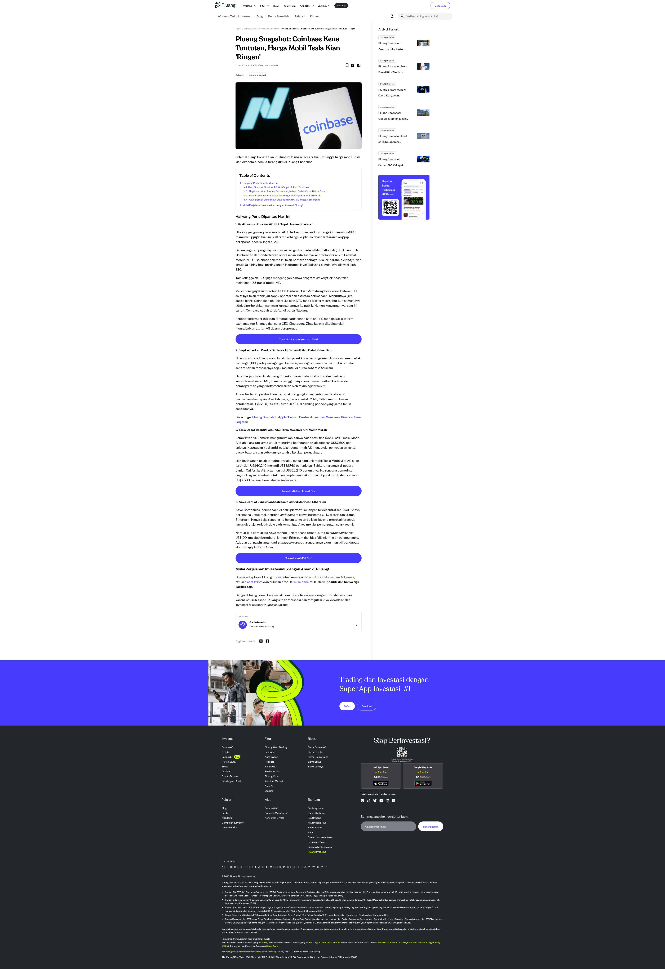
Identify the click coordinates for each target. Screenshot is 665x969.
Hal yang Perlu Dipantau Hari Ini (260, 183)
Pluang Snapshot (270, 28)
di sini (277, 577)
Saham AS (311, 577)
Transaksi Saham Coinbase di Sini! (298, 339)
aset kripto (255, 581)
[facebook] (359, 65)
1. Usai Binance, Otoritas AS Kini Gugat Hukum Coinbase (277, 187)
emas (350, 577)
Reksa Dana (272, 946)
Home (239, 28)
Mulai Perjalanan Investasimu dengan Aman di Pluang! (273, 205)
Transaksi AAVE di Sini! (299, 558)
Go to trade (440, 5)
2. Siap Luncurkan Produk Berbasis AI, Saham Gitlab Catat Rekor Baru (285, 191)
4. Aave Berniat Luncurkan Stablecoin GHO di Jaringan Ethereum (283, 199)
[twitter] (353, 65)
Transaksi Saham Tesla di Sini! (298, 491)
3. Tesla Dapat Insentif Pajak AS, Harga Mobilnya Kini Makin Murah (283, 195)
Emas (264, 942)
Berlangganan (430, 826)
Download (366, 706)
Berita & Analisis (252, 28)
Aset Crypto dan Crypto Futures (324, 942)
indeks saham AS (332, 577)
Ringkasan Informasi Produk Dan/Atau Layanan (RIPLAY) (255, 951)
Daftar (347, 706)
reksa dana (301, 581)
